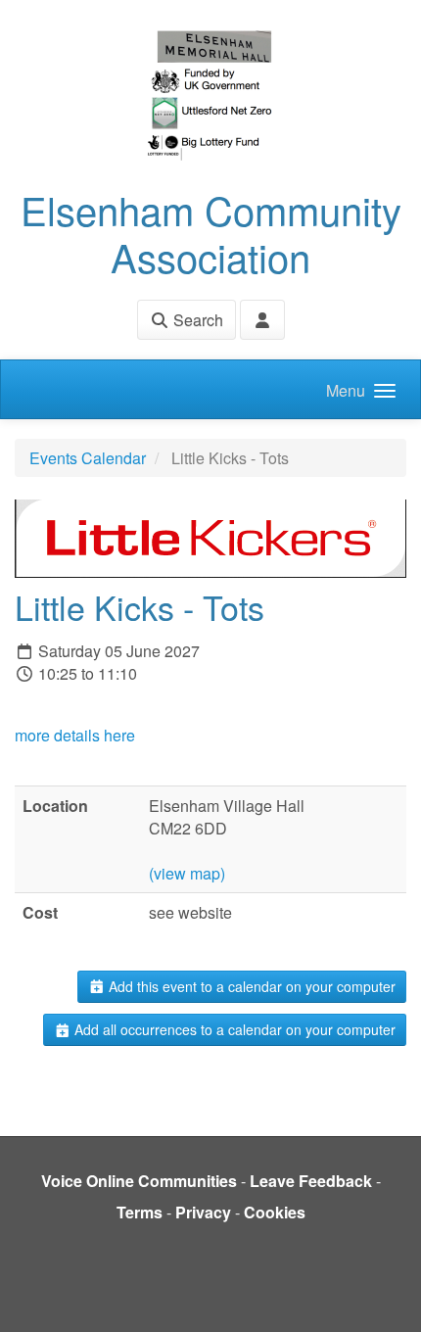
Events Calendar (87, 458)
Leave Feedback (311, 1180)
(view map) (187, 873)
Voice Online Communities (139, 1180)
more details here (75, 735)
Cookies (274, 1212)
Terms (140, 1212)
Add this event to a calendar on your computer (250, 986)
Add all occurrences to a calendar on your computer (233, 1029)
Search (196, 320)
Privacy (203, 1212)
